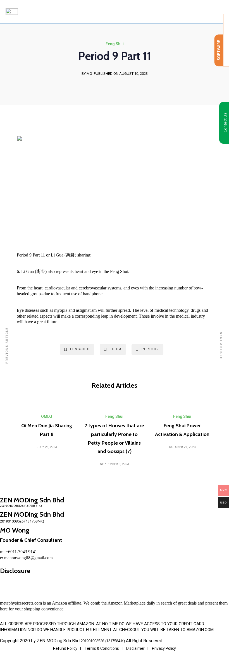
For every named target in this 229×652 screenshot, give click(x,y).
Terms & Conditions (102, 648)
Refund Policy (65, 648)
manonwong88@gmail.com (28, 557)
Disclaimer (135, 648)
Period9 (150, 349)
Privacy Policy (164, 648)
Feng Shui (115, 44)
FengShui (80, 349)
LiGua (116, 349)
